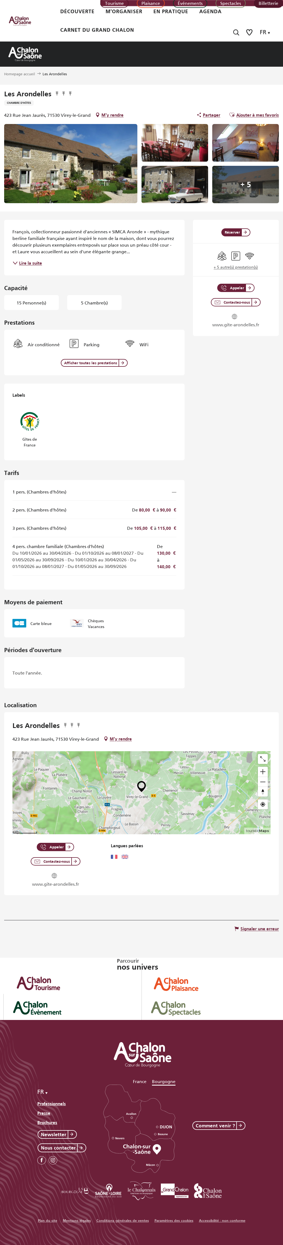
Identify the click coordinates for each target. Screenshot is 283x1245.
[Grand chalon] (174, 1190)
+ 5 (245, 184)
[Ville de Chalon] (208, 1190)
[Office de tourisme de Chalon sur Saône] (25, 21)
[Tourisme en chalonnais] (141, 1190)
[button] (236, 32)
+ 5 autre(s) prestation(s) (236, 266)
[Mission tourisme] (108, 1190)
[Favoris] (249, 32)
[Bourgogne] (75, 1190)
